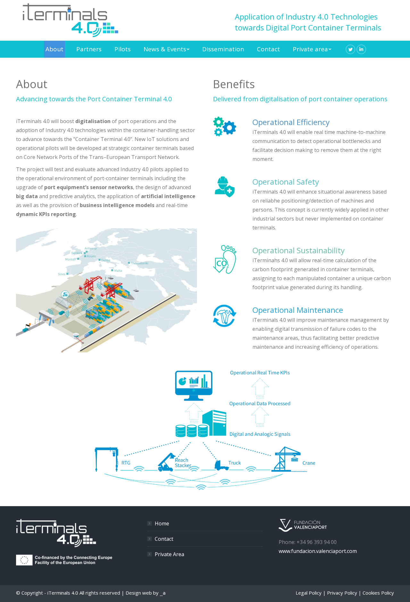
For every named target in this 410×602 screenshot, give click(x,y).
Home (162, 523)
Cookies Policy (378, 592)
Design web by (146, 592)
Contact (164, 538)
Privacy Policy (342, 592)
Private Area (169, 554)
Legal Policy (309, 592)
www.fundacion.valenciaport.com (318, 551)
